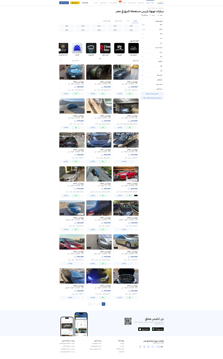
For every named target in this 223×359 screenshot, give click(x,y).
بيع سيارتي (74, 3)
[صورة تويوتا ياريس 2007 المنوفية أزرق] (99, 208)
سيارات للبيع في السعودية (96, 349)
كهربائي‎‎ (92, 260)
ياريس (126, 90)
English (84, 2)
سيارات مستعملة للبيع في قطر (68, 349)
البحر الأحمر (133, 260)
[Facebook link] (152, 346)
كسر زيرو (92, 191)
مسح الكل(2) (144, 15)
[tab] (135, 21)
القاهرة (80, 158)
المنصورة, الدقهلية (78, 90)
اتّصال (118, 93)
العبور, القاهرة (106, 158)
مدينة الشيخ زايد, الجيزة (77, 191)
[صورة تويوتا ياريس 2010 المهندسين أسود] (99, 174)
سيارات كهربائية (122, 3)
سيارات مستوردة (132, 3)
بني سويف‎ (134, 294)
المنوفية (107, 226)
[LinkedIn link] (144, 346)
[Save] (115, 66)
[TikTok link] (148, 346)
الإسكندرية (134, 90)
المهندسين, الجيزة (105, 191)
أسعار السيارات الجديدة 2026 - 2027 (152, 98)
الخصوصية (121, 352)
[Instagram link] (140, 346)
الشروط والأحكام (120, 349)
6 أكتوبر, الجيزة (79, 226)
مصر (159, 346)
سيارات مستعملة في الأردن (69, 346)
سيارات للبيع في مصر (97, 343)
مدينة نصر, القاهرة (105, 124)
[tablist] (99, 21)
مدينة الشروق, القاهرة (105, 90)
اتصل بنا (122, 346)
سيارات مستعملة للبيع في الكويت (67, 343)
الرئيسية (122, 343)
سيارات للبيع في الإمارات (96, 346)
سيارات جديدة (141, 3)
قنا (81, 124)
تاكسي (71, 124)
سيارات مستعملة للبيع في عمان (67, 352)
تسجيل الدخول (64, 3)
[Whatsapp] (130, 93)
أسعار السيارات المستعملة (152, 94)
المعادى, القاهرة (106, 294)
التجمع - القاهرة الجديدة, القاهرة (130, 124)
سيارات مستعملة (150, 3)
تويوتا (129, 90)
